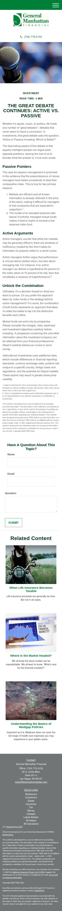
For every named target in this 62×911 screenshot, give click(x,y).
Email (10, 474)
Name (11, 454)
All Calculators (31, 823)
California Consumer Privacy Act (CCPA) (28, 872)
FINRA (37, 890)
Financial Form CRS (14, 826)
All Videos (31, 820)
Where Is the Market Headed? (31, 655)
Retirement (31, 794)
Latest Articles (31, 817)
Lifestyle (31, 813)
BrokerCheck (7, 834)
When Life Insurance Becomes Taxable (31, 589)
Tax (31, 807)
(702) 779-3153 (33, 36)
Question (10, 493)
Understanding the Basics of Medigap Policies (31, 725)
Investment (31, 797)
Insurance (31, 804)
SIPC (42, 890)
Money (31, 810)
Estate (31, 800)
